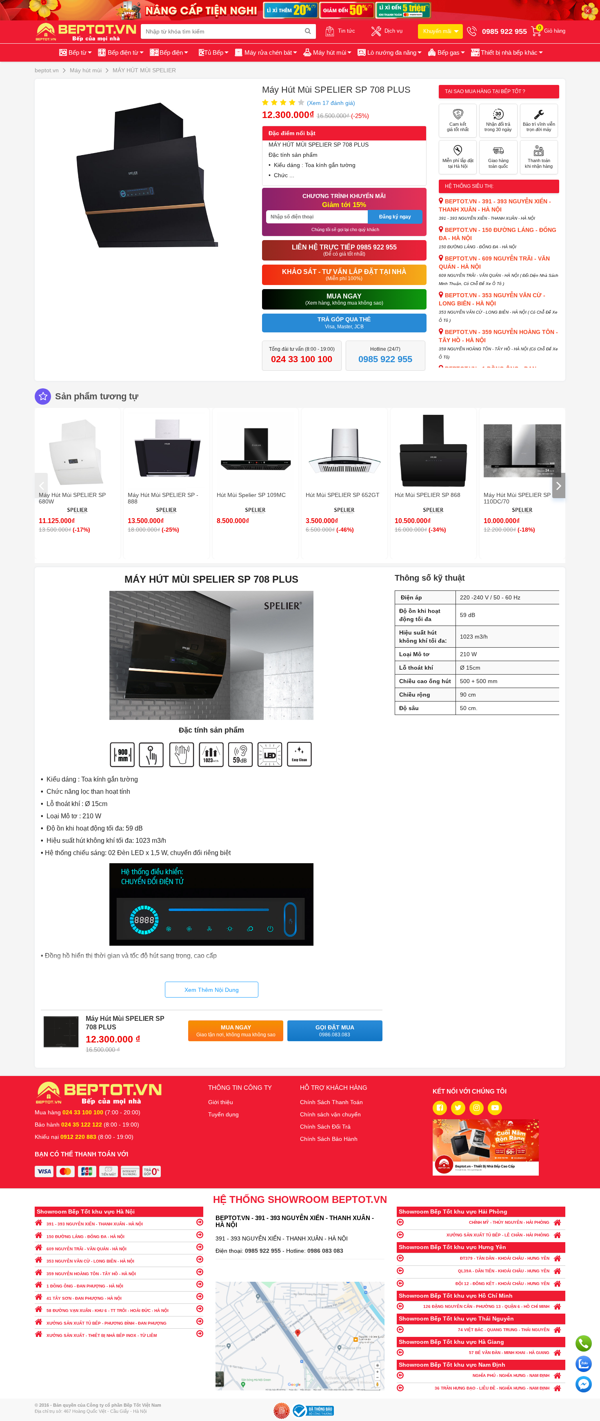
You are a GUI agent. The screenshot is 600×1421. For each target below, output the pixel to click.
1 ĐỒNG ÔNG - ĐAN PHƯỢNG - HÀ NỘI (85, 1286)
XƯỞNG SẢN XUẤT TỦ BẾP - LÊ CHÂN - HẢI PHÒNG (498, 1235)
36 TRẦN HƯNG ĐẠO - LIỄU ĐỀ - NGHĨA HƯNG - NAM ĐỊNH (492, 1388)
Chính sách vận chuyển (330, 1114)
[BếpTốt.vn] (88, 31)
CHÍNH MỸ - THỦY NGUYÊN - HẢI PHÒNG (509, 1222)
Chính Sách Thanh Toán (331, 1102)
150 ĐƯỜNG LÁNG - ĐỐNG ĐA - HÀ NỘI (85, 1236)
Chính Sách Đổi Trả (325, 1126)
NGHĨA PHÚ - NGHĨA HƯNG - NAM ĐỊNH (511, 1375)
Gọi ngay (584, 1343)
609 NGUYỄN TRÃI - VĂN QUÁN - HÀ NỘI (87, 1249)
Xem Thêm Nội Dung (211, 990)
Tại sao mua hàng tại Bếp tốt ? (485, 91)
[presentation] (41, 485)
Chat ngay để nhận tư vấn (584, 1384)
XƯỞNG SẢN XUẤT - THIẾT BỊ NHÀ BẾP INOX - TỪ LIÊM (102, 1335)
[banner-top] (300, 10)
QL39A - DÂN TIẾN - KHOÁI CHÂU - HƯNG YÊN (503, 1271)
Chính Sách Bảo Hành (329, 1139)
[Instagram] (476, 1108)
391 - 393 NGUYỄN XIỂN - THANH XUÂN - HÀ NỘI (95, 1224)
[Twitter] (458, 1108)
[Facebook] (440, 1108)
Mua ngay (236, 1031)
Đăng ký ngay (395, 217)
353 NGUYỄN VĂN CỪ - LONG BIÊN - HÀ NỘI (90, 1261)
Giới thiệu (220, 1102)
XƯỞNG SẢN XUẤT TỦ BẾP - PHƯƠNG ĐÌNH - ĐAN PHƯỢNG (107, 1323)
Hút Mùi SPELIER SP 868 (427, 495)
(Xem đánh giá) (331, 103)
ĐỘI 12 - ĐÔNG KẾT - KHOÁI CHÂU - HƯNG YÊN (502, 1283)
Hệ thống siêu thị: (469, 186)
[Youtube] (495, 1108)
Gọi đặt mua (335, 1031)
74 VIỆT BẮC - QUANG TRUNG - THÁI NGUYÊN (503, 1329)
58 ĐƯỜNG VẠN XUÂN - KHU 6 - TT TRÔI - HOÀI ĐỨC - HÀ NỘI (108, 1310)
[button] (506, 53)
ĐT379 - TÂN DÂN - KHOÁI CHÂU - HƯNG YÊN (504, 1258)
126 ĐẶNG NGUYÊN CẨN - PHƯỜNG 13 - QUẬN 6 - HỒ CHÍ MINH (486, 1306)
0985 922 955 (263, 1250)
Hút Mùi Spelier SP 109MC (251, 495)
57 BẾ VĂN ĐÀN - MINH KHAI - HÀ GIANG (509, 1352)
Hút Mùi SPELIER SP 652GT (343, 495)
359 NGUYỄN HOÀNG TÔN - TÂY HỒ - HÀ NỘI (91, 1274)
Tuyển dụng (223, 1114)
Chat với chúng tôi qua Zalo (584, 1364)
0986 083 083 (325, 1250)
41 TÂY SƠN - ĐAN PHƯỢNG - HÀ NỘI (84, 1298)
